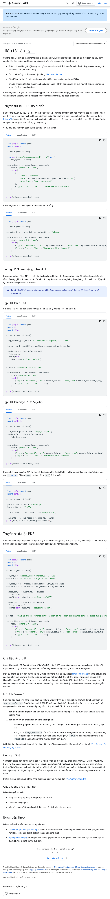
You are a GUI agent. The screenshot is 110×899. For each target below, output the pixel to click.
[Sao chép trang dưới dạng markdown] (28, 51)
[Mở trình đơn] (4, 3)
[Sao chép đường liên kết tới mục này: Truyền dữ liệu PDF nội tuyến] (47, 106)
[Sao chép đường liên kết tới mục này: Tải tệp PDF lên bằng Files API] (48, 269)
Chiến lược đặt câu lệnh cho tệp (23, 829)
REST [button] (34, 135)
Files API (7, 119)
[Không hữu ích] (57, 853)
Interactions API (12, 13)
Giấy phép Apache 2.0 (37, 870)
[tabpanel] (55, 170)
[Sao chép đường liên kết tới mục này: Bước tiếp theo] (27, 817)
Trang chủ (7, 44)
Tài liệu (28, 44)
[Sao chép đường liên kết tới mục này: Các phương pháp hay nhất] (39, 787)
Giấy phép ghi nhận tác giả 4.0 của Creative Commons (74, 867)
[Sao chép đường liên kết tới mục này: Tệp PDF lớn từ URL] (29, 303)
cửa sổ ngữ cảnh (80, 674)
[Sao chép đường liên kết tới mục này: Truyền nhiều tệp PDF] (36, 534)
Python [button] (9, 135)
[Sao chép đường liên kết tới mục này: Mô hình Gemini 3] (27, 694)
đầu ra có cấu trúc (54, 74)
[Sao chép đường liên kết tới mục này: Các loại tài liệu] (24, 755)
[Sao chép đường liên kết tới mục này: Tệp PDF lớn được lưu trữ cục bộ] (45, 402)
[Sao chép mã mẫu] (104, 140)
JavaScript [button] (22, 135)
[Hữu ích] (53, 853)
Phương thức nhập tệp (75, 779)
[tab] (8, 135)
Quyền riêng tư (21, 886)
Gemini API (18, 44)
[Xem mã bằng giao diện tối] (100, 140)
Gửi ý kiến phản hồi (55, 858)
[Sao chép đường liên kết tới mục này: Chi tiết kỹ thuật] (29, 658)
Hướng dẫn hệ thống (18, 837)
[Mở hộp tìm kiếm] (67, 3)
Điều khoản (7, 886)
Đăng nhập (102, 3)
